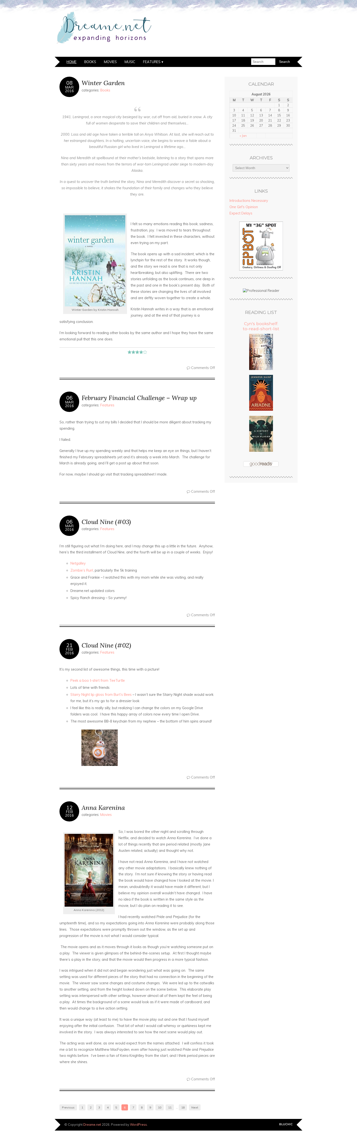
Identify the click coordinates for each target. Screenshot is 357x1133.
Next (194, 1107)
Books (90, 62)
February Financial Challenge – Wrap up (139, 398)
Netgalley (78, 563)
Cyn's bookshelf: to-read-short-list (261, 326)
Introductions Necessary (249, 200)
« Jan (243, 136)
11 (169, 1107)
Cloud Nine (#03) (106, 522)
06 (69, 397)
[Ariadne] (261, 409)
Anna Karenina (103, 808)
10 (159, 1107)
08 (69, 83)
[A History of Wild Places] (261, 450)
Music (130, 62)
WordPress (138, 1124)
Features (152, 62)
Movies (110, 62)
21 (69, 645)
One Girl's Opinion (244, 207)
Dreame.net (92, 1124)
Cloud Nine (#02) (106, 645)
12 (69, 807)
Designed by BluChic (286, 1124)
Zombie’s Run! (81, 570)
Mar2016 (69, 89)
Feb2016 (69, 651)
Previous (68, 1107)
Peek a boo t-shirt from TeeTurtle (97, 680)
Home (71, 62)
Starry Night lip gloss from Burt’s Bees (101, 694)
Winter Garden (103, 83)
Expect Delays (241, 213)
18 (183, 1107)
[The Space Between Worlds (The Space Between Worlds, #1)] (261, 369)
